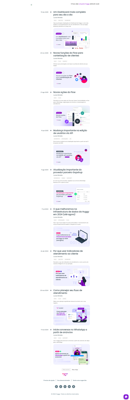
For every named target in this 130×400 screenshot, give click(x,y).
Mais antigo (75, 369)
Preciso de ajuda (49, 380)
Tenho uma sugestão (80, 380)
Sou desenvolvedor (63, 380)
